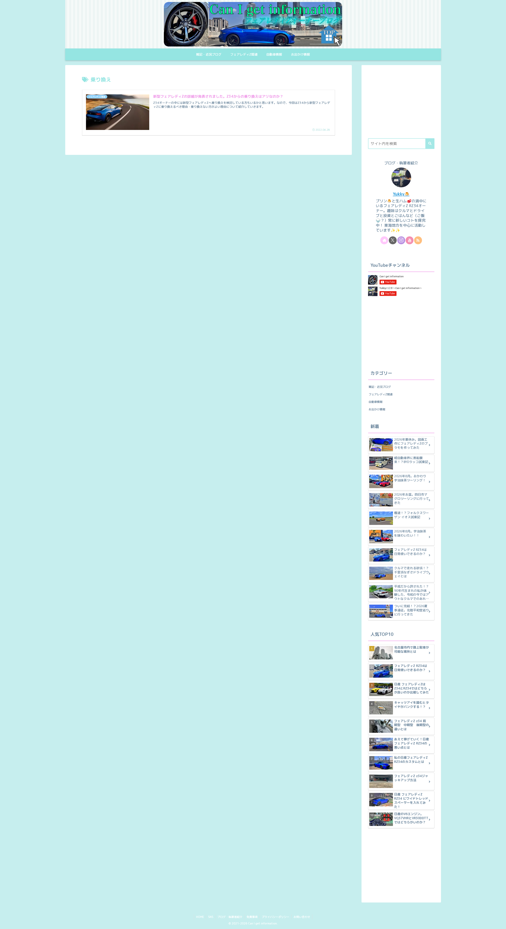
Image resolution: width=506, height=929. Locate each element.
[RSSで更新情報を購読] (418, 240)
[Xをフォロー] (393, 240)
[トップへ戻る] (500, 923)
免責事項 (252, 917)
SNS (210, 917)
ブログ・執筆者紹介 (229, 917)
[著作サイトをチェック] (384, 240)
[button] (429, 143)
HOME (200, 917)
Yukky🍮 (401, 194)
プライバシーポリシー (275, 917)
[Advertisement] (401, 104)
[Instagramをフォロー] (401, 240)
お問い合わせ (302, 917)
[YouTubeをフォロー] (409, 240)
